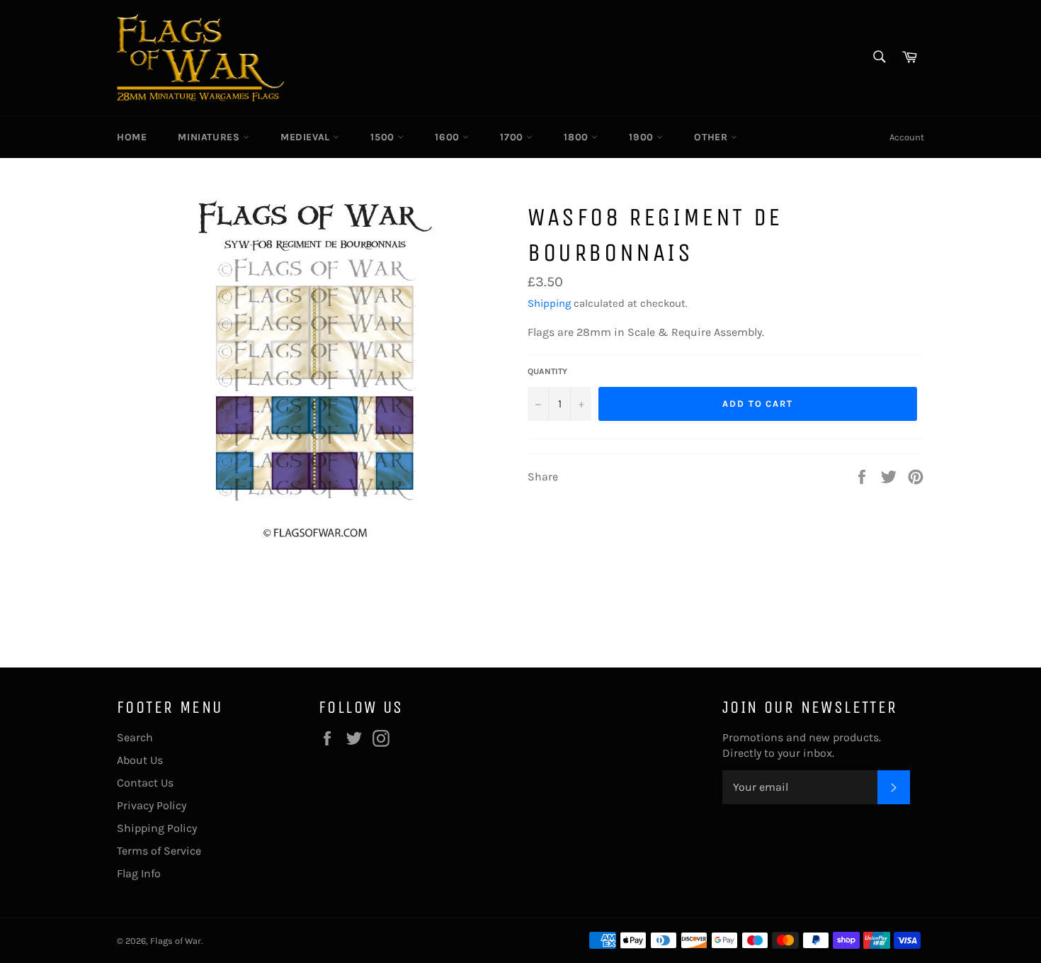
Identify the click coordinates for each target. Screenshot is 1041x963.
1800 (577, 137)
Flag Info (139, 873)
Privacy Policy (151, 805)
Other (712, 137)
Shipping (549, 303)
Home (132, 137)
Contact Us (145, 782)
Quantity (547, 371)
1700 (513, 137)
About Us (140, 760)
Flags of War (175, 940)
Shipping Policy (157, 828)
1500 (383, 137)
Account (906, 137)
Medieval (306, 137)
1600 (448, 137)
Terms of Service (159, 850)
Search (135, 737)
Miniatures (210, 137)
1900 (642, 137)
